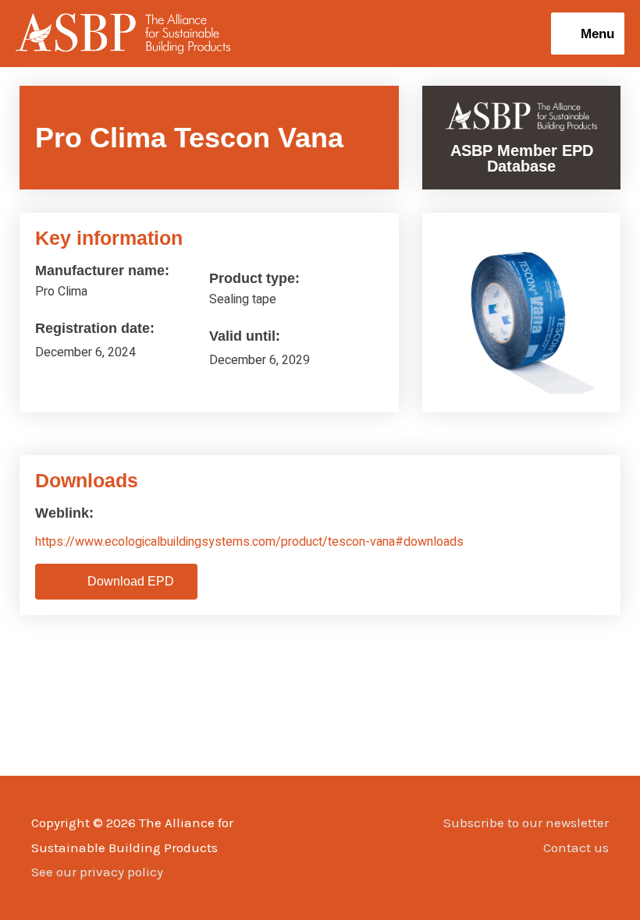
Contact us (576, 847)
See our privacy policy (97, 871)
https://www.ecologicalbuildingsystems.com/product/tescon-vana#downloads (249, 542)
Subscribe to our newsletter (526, 822)
